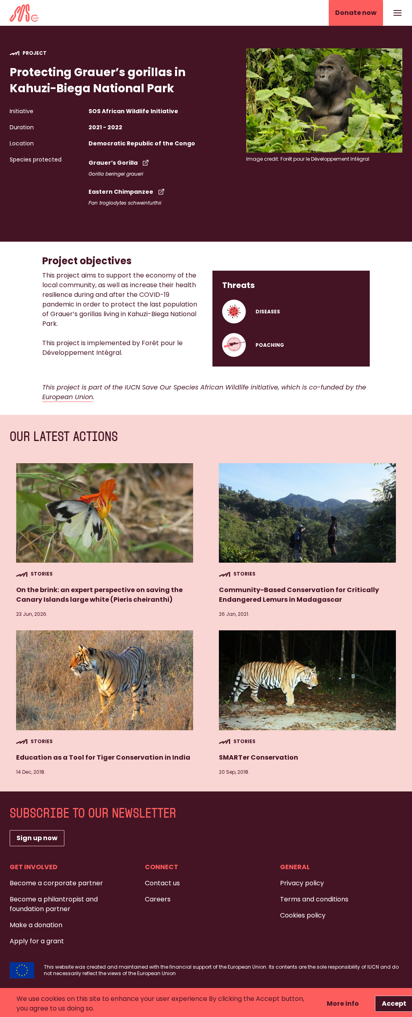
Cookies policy (302, 915)
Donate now (356, 12)
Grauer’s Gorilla (113, 163)
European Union (67, 397)
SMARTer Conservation (258, 757)
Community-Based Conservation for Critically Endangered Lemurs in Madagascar (299, 594)
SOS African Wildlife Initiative (133, 111)
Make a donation (36, 925)
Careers (158, 899)
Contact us (162, 883)
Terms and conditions (314, 899)
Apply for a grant (37, 941)
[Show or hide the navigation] (397, 13)
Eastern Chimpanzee (121, 192)
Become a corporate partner (56, 883)
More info (343, 1003)
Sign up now (37, 838)
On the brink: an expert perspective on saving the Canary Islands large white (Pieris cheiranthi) (99, 594)
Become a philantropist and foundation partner (54, 904)
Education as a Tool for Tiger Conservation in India (103, 757)
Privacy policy (302, 883)
